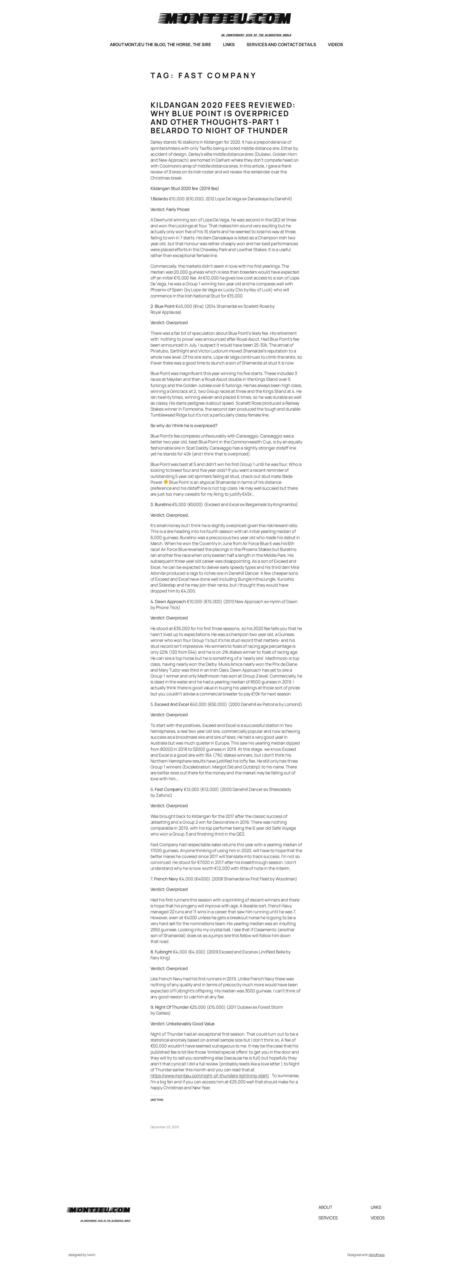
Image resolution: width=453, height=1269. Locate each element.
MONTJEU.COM (226, 17)
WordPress (377, 1254)
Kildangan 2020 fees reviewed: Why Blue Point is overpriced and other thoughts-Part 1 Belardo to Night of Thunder (223, 118)
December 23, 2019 (165, 1127)
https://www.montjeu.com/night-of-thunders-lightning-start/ (210, 1075)
